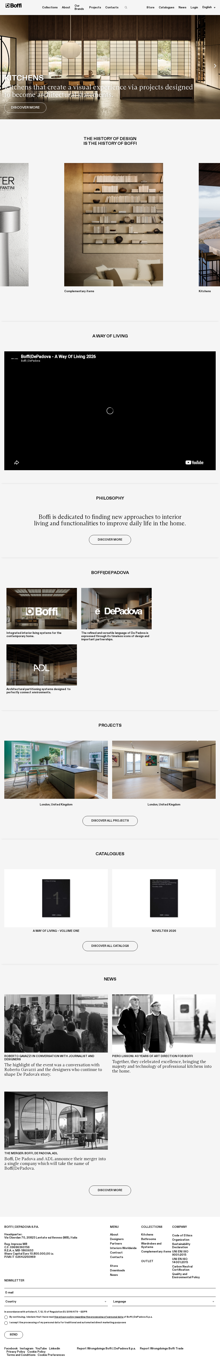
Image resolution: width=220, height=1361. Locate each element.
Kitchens (147, 1234)
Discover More (25, 107)
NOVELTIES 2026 (164, 931)
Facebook (11, 1348)
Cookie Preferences (51, 1355)
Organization (180, 1240)
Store (150, 7)
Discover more (110, 1190)
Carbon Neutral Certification (182, 1268)
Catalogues (166, 7)
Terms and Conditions (20, 1355)
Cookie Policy (36, 1351)
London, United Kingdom (56, 804)
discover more (110, 539)
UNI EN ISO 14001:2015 (180, 1260)
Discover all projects (110, 820)
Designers (117, 1239)
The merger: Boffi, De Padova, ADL (31, 1153)
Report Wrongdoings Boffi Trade (161, 1348)
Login (194, 7)
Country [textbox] (10, 1301)
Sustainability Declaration (181, 1245)
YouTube (41, 1348)
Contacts (111, 7)
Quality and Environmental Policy (186, 1275)
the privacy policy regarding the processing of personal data (89, 1317)
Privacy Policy (15, 1351)
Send (14, 1334)
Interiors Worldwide (123, 1248)
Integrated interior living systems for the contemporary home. (33, 634)
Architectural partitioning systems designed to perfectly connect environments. (38, 690)
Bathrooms (148, 1239)
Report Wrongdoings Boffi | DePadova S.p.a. (106, 1348)
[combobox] (56, 1302)
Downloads (117, 1270)
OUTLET (147, 1261)
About (114, 1234)
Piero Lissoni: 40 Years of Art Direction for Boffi (152, 1056)
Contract (116, 1252)
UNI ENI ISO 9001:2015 (180, 1253)
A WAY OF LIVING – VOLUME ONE (56, 931)
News (182, 7)
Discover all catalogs (110, 946)
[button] (5, 65)
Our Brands (79, 7)
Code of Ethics (182, 1235)
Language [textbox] (119, 1301)
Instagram (26, 1348)
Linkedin (54, 1348)
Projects (95, 7)
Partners (116, 1243)
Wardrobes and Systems (151, 1245)
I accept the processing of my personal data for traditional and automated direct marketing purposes (67, 1322)
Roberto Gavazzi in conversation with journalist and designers (49, 1057)
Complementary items (156, 1251)
